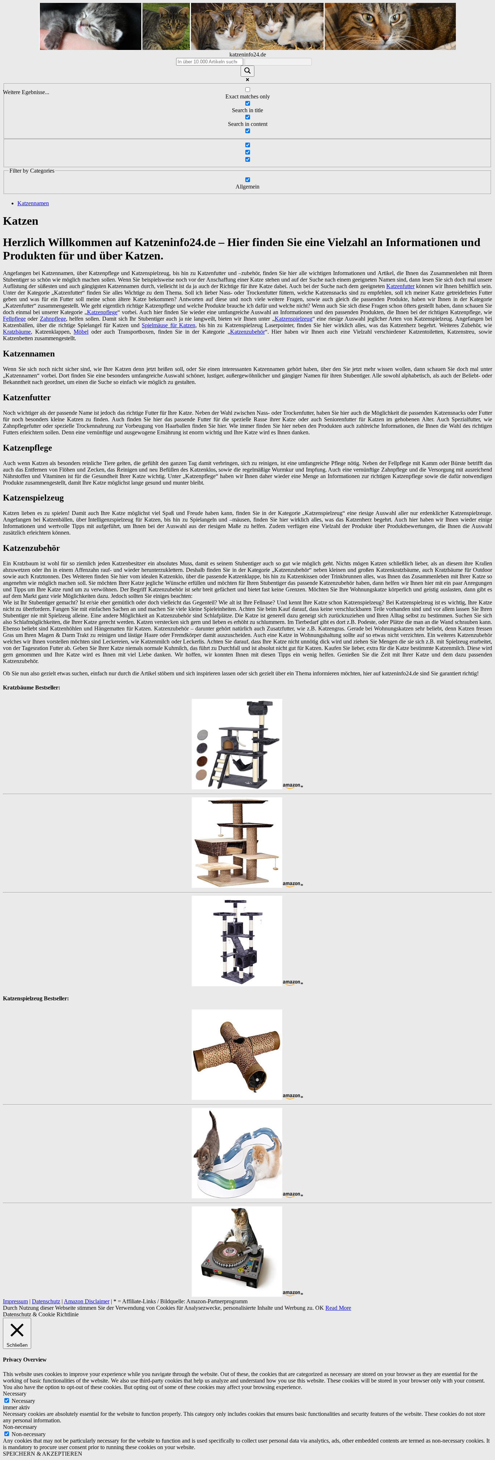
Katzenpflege (102, 312)
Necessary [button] (14, 1394)
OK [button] (319, 1308)
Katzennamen (33, 203)
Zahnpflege (53, 319)
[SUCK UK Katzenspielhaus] (237, 1295)
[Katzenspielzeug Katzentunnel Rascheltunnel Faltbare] (237, 1098)
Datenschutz (46, 1301)
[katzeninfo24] (247, 48)
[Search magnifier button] (247, 71)
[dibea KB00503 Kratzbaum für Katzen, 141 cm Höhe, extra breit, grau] (237, 787)
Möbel (81, 332)
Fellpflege (14, 319)
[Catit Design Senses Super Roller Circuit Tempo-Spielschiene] (237, 1196)
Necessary (23, 1401)
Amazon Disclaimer (86, 1301)
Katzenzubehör (247, 332)
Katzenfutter (400, 286)
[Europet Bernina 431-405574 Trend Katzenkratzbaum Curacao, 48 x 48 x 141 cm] (237, 886)
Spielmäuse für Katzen (168, 325)
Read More (338, 1308)
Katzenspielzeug (293, 319)
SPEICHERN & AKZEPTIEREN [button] (42, 1454)
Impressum (15, 1301)
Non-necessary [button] (20, 1427)
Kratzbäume (17, 332)
